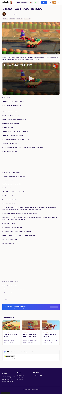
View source (6, 299)
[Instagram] (38, 375)
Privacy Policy (20, 375)
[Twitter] (33, 375)
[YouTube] (41, 375)
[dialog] (5, 393)
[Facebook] (35, 375)
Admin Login (20, 379)
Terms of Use (20, 377)
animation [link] (6, 332)
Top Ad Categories (21, 2)
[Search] (58, 2)
